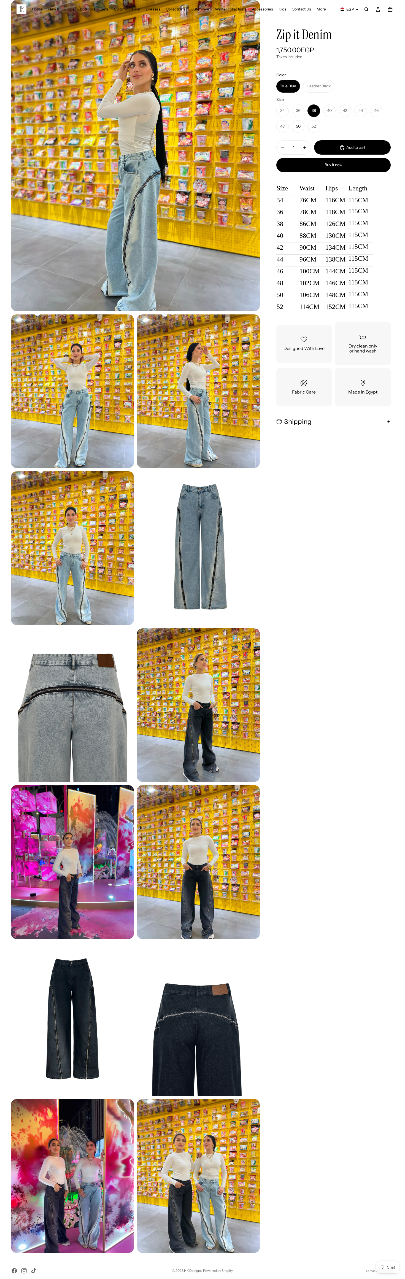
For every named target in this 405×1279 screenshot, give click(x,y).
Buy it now (333, 164)
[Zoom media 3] (198, 391)
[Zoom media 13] (198, 1176)
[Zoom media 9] (198, 862)
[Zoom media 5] (198, 548)
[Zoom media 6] (72, 705)
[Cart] (390, 9)
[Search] (366, 9)
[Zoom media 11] (198, 1019)
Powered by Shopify (218, 1271)
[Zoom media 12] (72, 1176)
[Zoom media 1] (135, 155)
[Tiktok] (33, 1270)
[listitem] (321, 9)
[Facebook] (14, 1270)
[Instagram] (24, 1270)
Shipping (298, 422)
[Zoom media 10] (72, 1019)
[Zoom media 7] (198, 705)
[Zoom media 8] (72, 862)
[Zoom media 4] (72, 548)
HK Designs (193, 1271)
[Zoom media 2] (72, 391)
